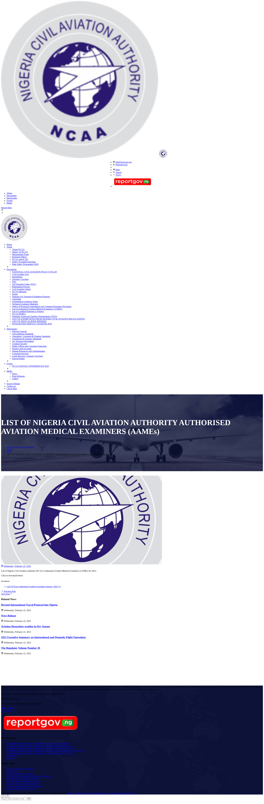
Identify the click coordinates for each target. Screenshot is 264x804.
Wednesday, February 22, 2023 (17, 566)
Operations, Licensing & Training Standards (31, 336)
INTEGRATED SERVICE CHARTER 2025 (32, 324)
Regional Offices (19, 257)
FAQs (118, 175)
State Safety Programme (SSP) (25, 264)
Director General (19, 331)
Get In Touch (7, 711)
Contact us (11, 386)
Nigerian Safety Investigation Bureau (23, 783)
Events (10, 200)
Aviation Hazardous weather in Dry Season (25, 626)
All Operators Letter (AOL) (24, 284)
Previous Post (9, 591)
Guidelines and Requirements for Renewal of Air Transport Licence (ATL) (39, 746)
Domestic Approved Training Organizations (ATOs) (34, 316)
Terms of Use (99, 793)
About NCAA (18, 249)
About (9, 193)
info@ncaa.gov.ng (124, 162)
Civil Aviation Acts (20, 274)
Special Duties (18, 358)
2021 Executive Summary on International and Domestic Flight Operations (43, 637)
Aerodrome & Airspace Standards (26, 339)
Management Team (20, 254)
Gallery (15, 378)
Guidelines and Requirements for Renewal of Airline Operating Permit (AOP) (40, 748)
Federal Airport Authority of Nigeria (22, 778)
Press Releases (18, 376)
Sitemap (10, 758)
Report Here (6, 208)
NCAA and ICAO (20, 259)
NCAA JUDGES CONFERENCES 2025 (30, 366)
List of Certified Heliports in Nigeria (28, 311)
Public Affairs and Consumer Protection (29, 346)
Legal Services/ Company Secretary (27, 356)
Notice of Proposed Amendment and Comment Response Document (41, 306)
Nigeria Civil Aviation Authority (21, 447)
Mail (118, 170)
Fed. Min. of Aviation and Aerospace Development (29, 776)
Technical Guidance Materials (25, 304)
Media (9, 203)
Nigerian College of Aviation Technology (24, 786)
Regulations (17, 277)
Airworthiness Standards (22, 334)
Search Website (13, 384)
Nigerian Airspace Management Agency (24, 781)
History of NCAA (20, 252)
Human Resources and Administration (28, 351)
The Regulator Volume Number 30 (20, 648)
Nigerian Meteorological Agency (21, 788)
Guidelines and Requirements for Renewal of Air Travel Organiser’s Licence (40, 753)
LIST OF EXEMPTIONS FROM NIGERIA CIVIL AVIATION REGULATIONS (48, 319)
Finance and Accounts (21, 349)
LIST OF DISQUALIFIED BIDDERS (29, 321)
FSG (14, 282)
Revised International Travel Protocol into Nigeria (29, 604)
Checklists (16, 299)
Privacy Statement (75, 793)
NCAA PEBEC (19, 314)
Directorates (12, 198)
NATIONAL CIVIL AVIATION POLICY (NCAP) (34, 272)
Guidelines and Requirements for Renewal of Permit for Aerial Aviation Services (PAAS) (45, 751)
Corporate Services (20, 353)
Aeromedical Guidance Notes (25, 301)
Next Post (5, 594)
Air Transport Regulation (23, 341)
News (14, 374)
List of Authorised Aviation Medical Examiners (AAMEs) (37, 309)
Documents (11, 195)
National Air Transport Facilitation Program (31, 296)
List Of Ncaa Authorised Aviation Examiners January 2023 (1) (34, 586)
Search (119, 172)
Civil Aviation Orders (21, 289)
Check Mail (12, 389)
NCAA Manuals (19, 291)
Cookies (88, 793)
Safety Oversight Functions (24, 262)
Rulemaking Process (21, 287)
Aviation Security (19, 344)
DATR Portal (12, 771)
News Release (8, 615)
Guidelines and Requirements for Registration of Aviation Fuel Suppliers (38, 743)
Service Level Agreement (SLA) (121, 793)
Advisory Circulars (20, 279)
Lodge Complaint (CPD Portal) (20, 769)
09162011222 (122, 165)
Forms (15, 294)
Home (9, 244)
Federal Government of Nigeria (20, 774)
